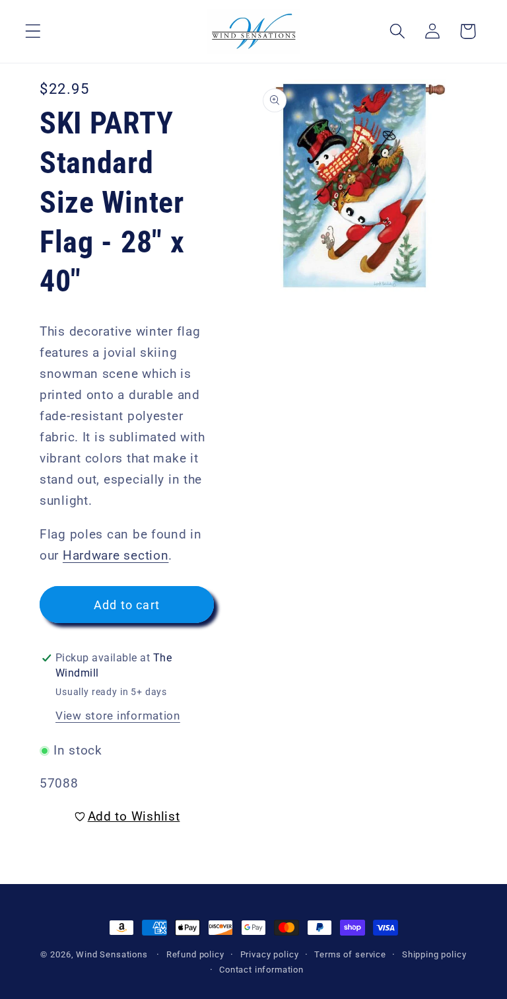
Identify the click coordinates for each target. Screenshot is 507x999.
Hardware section (116, 555)
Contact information (261, 970)
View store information (117, 715)
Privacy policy (269, 954)
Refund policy (195, 954)
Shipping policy (434, 954)
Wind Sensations (112, 954)
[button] (33, 31)
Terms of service (350, 954)
